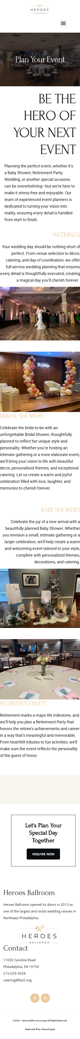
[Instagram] (45, 998)
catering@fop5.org (17, 980)
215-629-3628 (14, 973)
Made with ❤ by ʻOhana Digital (40, 1029)
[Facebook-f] (35, 998)
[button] (63, 23)
